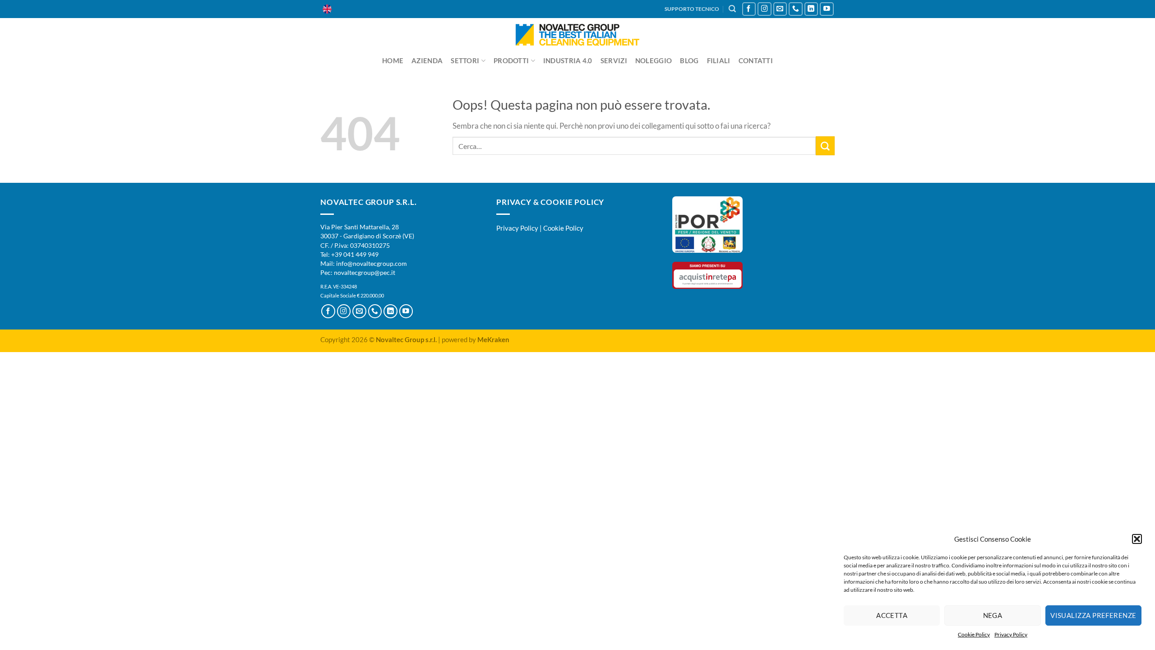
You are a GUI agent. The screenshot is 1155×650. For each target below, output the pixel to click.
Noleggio (653, 60)
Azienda (427, 60)
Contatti (756, 60)
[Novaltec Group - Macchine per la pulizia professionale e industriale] (578, 35)
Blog (689, 60)
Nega (993, 615)
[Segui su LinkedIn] (811, 9)
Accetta (891, 615)
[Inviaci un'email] (780, 9)
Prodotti (511, 60)
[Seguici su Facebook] (749, 9)
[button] (1136, 538)
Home (392, 60)
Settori (465, 60)
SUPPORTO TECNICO (692, 8)
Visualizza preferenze (1093, 615)
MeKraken (493, 339)
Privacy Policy (1010, 634)
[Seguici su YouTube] (827, 9)
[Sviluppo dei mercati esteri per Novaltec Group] (707, 223)
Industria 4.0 (567, 60)
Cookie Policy (974, 634)
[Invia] (825, 145)
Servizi (614, 60)
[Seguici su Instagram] (765, 9)
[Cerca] (732, 8)
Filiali (718, 60)
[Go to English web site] (327, 9)
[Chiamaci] (796, 9)
